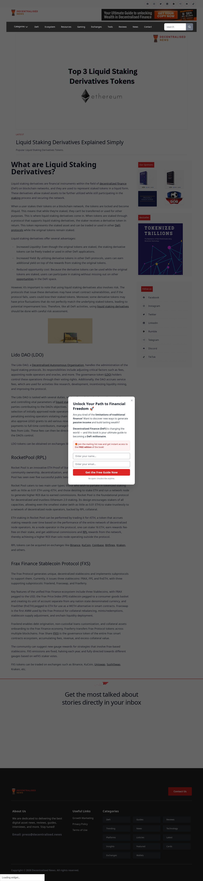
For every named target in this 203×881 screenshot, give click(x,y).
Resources (66, 26)
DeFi (36, 26)
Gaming (81, 26)
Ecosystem (50, 26)
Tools (110, 26)
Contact (148, 26)
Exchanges (96, 26)
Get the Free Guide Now (101, 472)
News (135, 26)
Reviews (123, 26)
